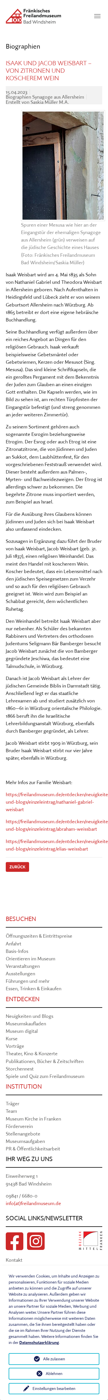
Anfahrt (13, 944)
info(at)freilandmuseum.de (33, 1203)
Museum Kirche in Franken (33, 1119)
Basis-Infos (17, 951)
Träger (12, 1103)
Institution (24, 1086)
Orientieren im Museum (30, 958)
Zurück (17, 867)
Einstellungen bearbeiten (54, 1388)
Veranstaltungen (23, 966)
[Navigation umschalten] (97, 16)
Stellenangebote (23, 1134)
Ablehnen (54, 1373)
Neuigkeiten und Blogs (29, 1016)
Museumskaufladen (26, 1023)
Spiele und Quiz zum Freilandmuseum (45, 1076)
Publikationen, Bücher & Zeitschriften (45, 1061)
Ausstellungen (20, 973)
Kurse (12, 1038)
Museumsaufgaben (25, 1141)
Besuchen (21, 918)
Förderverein (19, 1126)
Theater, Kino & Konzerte (32, 1053)
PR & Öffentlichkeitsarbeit (33, 1149)
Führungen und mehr (28, 981)
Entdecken (22, 999)
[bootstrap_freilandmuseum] (33, 16)
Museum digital (22, 1031)
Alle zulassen (54, 1358)
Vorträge (15, 1046)
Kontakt (14, 1260)
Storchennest (20, 1069)
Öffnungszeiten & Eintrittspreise (39, 936)
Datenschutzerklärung (39, 1342)
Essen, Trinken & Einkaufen (33, 988)
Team (11, 1111)
